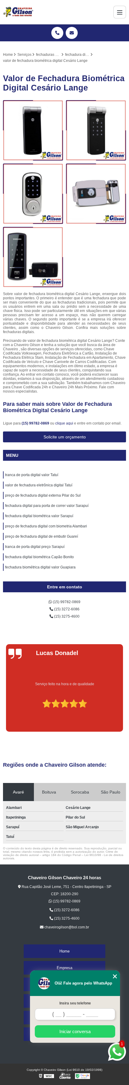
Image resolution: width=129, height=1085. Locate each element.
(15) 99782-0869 (36, 423)
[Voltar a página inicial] (18, 12)
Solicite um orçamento (65, 436)
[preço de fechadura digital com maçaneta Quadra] (33, 194)
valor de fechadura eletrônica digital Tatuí (38, 485)
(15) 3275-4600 (66, 616)
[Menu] (119, 12)
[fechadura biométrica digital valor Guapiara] (96, 130)
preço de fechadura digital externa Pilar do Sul (43, 495)
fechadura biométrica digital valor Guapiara (40, 567)
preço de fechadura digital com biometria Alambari (46, 526)
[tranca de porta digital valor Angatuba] (33, 130)
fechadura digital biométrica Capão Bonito (39, 557)
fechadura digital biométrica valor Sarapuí (39, 516)
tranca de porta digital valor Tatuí (31, 475)
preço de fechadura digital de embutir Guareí (41, 536)
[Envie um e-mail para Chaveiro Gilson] (72, 33)
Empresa (64, 968)
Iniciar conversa (75, 1031)
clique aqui (64, 423)
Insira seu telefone (75, 1003)
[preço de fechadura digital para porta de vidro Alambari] (33, 257)
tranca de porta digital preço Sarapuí (34, 547)
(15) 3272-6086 (66, 609)
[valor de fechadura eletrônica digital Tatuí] (96, 194)
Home (64, 951)
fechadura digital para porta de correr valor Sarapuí (46, 506)
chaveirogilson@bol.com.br (66, 927)
